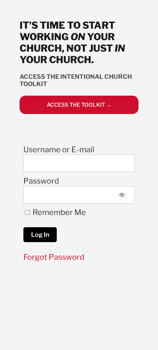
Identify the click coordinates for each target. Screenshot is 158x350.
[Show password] (122, 194)
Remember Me (58, 212)
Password (41, 181)
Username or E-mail (58, 149)
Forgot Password (53, 257)
